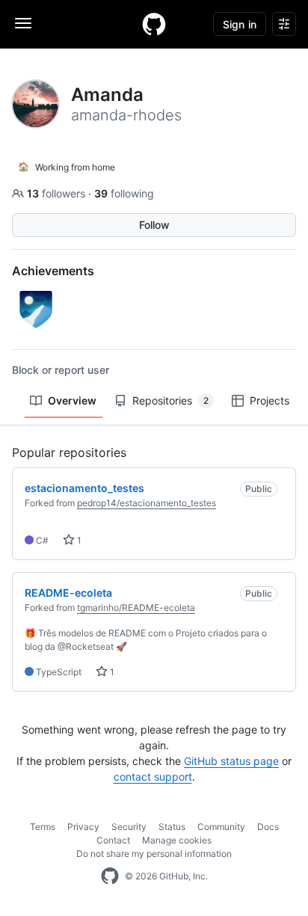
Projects (269, 400)
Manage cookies (177, 840)
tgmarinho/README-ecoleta (136, 607)
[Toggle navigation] (23, 23)
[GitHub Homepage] (110, 876)
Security (129, 826)
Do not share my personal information (154, 853)
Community (221, 826)
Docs (268, 826)
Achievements (53, 270)
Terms (42, 826)
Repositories (170, 400)
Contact (113, 840)
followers (57, 193)
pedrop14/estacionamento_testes (146, 502)
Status (171, 826)
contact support (153, 776)
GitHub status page (231, 760)
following (124, 193)
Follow (154, 224)
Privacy (83, 826)
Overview (72, 400)
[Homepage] (154, 24)
